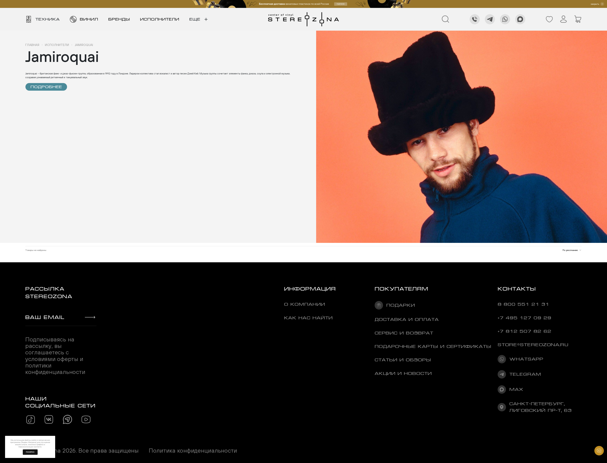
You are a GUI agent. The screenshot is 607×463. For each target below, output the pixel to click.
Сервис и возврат (404, 333)
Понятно (30, 452)
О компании (304, 304)
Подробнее (46, 87)
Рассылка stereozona (48, 292)
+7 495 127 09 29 (524, 318)
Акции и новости (403, 373)
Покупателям (401, 288)
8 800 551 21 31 (523, 304)
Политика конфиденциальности (193, 450)
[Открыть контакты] (599, 450)
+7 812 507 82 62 (524, 331)
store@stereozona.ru (533, 345)
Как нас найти (308, 318)
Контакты (517, 288)
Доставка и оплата (407, 319)
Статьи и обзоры (403, 360)
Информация (310, 288)
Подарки (400, 305)
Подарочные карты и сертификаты (433, 346)
